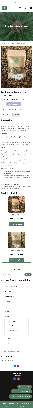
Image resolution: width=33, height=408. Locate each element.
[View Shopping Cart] (20, 8)
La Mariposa (16, 2)
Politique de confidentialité (21, 391)
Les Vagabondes (9, 296)
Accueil (3, 43)
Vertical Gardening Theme (11, 403)
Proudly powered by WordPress (16, 407)
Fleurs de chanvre (13, 321)
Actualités (7, 339)
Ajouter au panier (13, 104)
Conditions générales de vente (20, 396)
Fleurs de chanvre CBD (11, 287)
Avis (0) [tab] (16, 115)
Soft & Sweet (21, 161)
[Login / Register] (25, 8)
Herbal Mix (10, 43)
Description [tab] (7, 115)
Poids (3, 99)
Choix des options (17, 224)
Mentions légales (24, 387)
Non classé (7, 301)
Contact (6, 344)
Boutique (7, 316)
